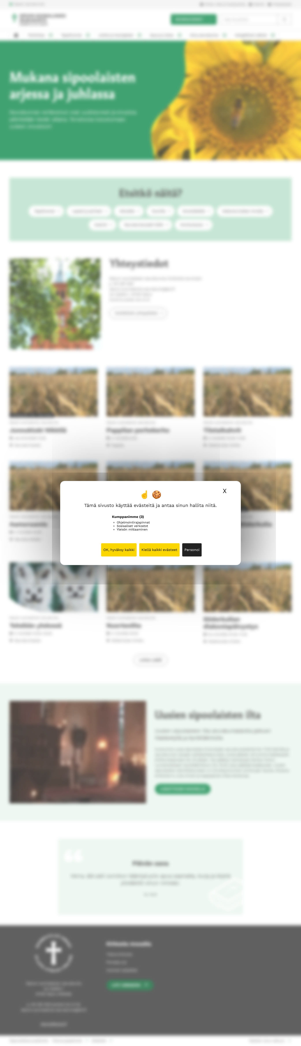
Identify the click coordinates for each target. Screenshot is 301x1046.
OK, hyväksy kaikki (118, 550)
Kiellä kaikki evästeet (159, 550)
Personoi (191, 550)
